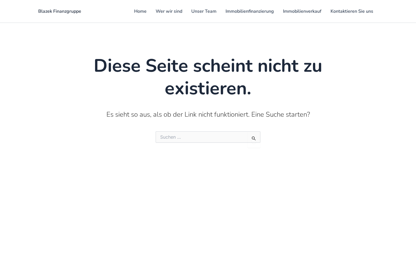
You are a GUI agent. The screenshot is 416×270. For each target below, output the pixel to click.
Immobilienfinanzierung (250, 11)
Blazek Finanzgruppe (59, 11)
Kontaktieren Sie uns (352, 11)
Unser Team (203, 11)
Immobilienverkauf (302, 11)
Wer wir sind (169, 11)
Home (140, 11)
